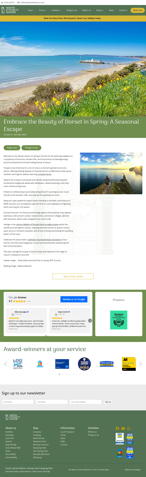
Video (7, 451)
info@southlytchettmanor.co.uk (32, 2)
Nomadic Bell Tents (41, 454)
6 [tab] (76, 374)
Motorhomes (38, 438)
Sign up (108, 402)
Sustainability (11, 457)
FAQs (63, 441)
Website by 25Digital (133, 470)
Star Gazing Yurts (40, 451)
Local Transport (67, 432)
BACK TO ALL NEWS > (74, 276)
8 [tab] (83, 374)
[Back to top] (143, 474)
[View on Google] (11, 313)
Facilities (9, 432)
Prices (63, 435)
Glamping (37, 457)
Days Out (12, 147)
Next (140, 363)
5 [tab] (73, 374)
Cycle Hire (9, 438)
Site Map (71, 470)
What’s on (92, 432)
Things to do (31, 147)
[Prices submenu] (45, 10)
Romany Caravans (41, 444)
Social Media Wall (12, 448)
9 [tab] (87, 374)
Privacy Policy (104, 470)
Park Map (9, 435)
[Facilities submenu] (60, 10)
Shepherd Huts (39, 441)
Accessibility (10, 454)
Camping (37, 435)
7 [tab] (80, 374)
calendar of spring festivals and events (44, 239)
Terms (94, 470)
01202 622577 (9, 2)
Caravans (37, 432)
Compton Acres (44, 174)
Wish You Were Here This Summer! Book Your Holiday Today (72, 18)
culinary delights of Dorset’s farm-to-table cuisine (37, 224)
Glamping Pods (39, 448)
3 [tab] (66, 374)
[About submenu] (103, 10)
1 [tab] (59, 374)
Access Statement (83, 470)
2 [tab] (63, 374)
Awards (8, 441)
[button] (6, 320)
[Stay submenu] (33, 10)
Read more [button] (13, 329)
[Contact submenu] (127, 10)
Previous (5, 363)
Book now (137, 10)
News (63, 438)
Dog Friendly (10, 444)
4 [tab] (69, 374)
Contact (64, 444)
